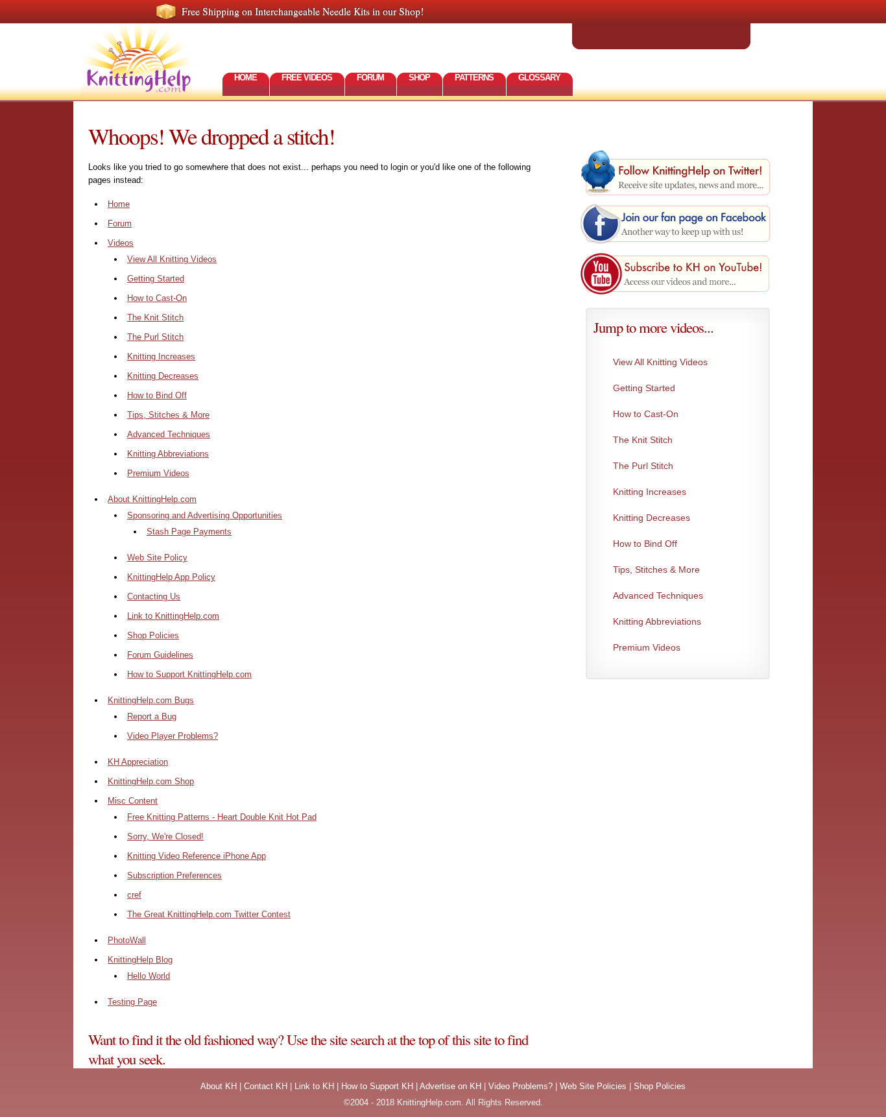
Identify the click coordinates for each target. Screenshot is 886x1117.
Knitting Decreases (162, 376)
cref (134, 895)
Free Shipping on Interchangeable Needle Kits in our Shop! (303, 11)
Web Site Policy (157, 557)
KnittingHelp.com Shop (151, 781)
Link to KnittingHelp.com (173, 616)
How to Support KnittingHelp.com (189, 674)
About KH (218, 1086)
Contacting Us (153, 596)
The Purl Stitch (155, 337)
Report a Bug (151, 716)
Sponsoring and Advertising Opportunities (204, 515)
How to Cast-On (157, 298)
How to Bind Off (157, 395)
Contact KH (265, 1086)
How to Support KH (377, 1086)
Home (119, 204)
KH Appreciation (138, 762)
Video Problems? (520, 1086)
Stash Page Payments (189, 531)
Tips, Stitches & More (168, 415)
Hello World (148, 976)
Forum (120, 223)
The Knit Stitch (155, 317)
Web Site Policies (593, 1086)
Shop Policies (153, 635)
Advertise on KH (450, 1086)
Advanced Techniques (168, 434)
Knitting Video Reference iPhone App (196, 856)
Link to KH (314, 1086)
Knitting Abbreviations (168, 454)
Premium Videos (158, 473)
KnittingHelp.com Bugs (151, 700)
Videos (121, 243)
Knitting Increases (161, 356)
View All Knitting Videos (172, 259)
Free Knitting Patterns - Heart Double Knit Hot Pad (222, 817)
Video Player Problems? (172, 736)
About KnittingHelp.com (152, 499)
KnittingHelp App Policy (171, 577)
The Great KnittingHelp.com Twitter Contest (209, 914)
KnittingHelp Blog (140, 960)
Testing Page (132, 1002)
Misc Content (133, 801)
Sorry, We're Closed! (165, 836)
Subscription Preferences (174, 875)
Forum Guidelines (160, 655)
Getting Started (155, 278)
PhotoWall (127, 940)
